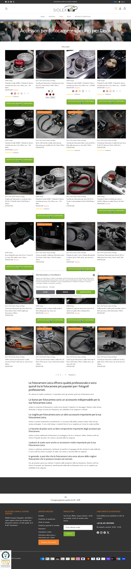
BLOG (69, 17)
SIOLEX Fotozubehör (15, 558)
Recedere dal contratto (48, 542)
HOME (43, 17)
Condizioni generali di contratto (48, 525)
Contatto (41, 516)
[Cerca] (6, 8)
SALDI (61, 17)
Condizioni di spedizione (46, 519)
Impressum (42, 529)
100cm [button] (47, 97)
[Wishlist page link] (116, 8)
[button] (118, 2)
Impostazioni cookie (44, 532)
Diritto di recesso (44, 522)
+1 (27, 93)
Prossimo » (72, 375)
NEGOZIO (52, 17)
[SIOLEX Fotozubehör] (66, 9)
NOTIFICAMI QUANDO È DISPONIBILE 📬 (19, 104)
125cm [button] (52, 97)
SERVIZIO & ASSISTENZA (83, 17)
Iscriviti (69, 534)
